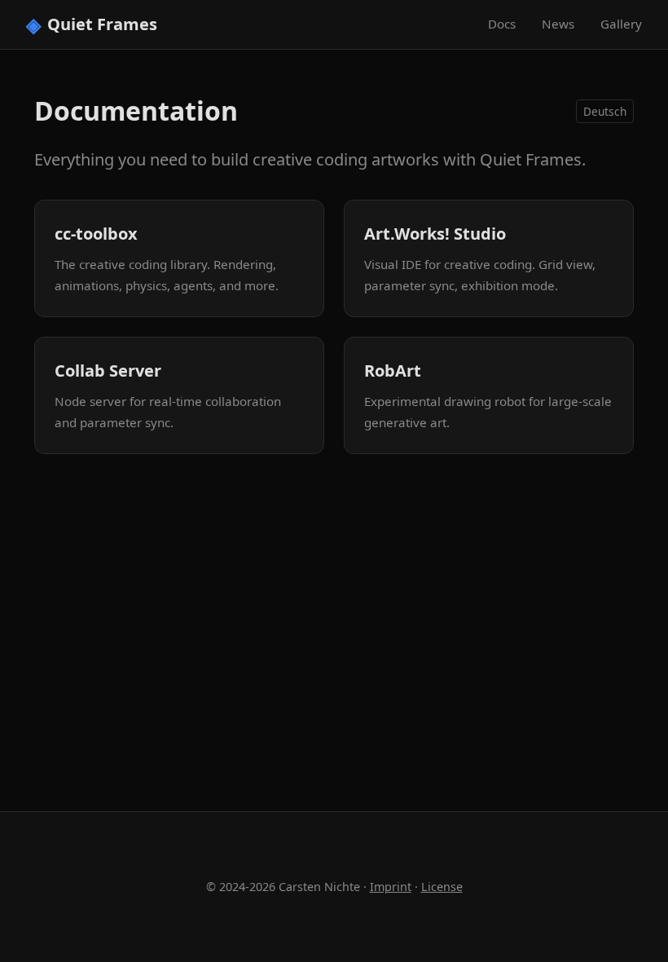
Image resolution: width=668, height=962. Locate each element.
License (442, 886)
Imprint (390, 886)
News (558, 23)
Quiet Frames (91, 24)
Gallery (621, 23)
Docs (502, 23)
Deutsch (604, 111)
